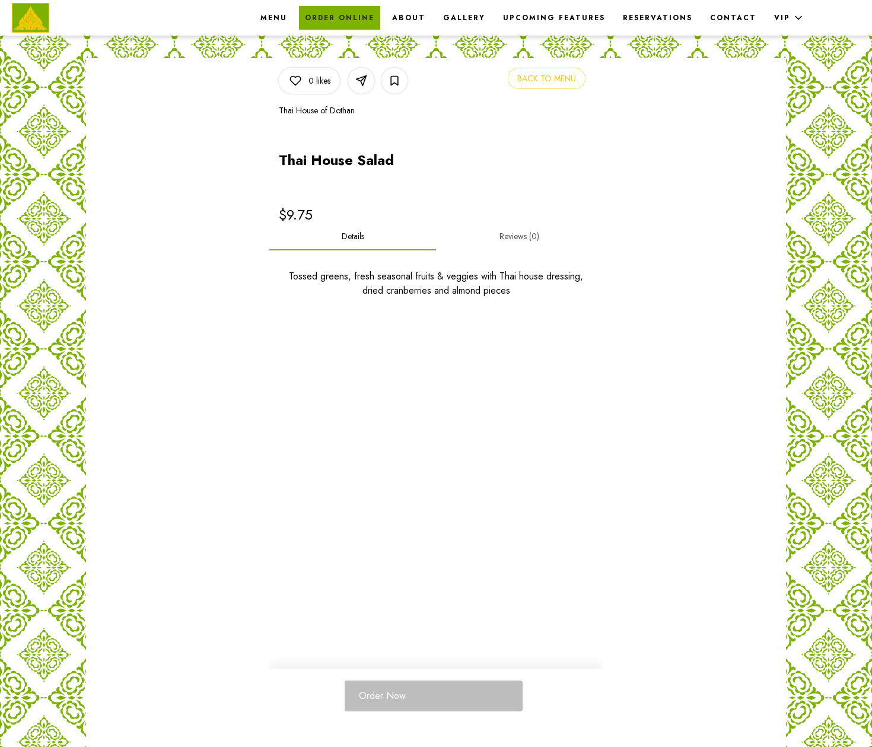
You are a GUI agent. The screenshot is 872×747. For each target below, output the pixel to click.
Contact (733, 17)
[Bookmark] (394, 81)
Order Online (339, 17)
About (408, 17)
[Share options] (361, 81)
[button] (789, 18)
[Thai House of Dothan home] (65, 18)
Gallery (464, 17)
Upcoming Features (554, 17)
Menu (273, 17)
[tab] (352, 236)
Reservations (657, 17)
